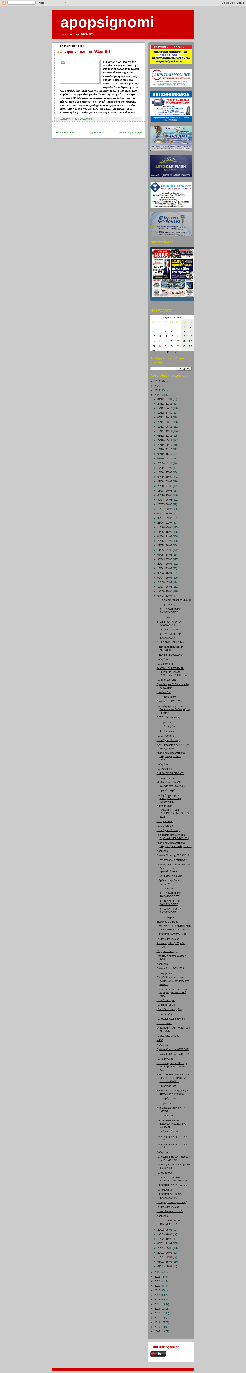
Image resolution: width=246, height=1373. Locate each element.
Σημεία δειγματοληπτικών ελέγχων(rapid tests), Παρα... (171, 756)
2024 (158, 390)
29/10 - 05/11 (165, 440)
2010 (158, 1327)
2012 (158, 1318)
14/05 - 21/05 (165, 550)
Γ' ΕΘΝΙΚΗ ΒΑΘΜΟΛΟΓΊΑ (172, 934)
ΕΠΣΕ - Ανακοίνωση (168, 717)
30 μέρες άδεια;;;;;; (167, 951)
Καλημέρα (162, 659)
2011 (158, 1322)
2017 (158, 1295)
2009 (158, 1331)
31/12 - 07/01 (165, 399)
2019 (158, 1286)
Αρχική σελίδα (97, 132)
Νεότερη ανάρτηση (64, 132)
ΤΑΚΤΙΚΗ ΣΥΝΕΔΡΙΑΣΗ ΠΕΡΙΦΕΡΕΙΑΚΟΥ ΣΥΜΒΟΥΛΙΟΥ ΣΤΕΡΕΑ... (173, 672)
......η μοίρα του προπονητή (172, 1202)
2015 (158, 1304)
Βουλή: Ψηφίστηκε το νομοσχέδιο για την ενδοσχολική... (169, 798)
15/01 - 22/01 (165, 1257)
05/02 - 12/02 (165, 1243)
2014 (158, 1308)
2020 (158, 1281)
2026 (158, 381)
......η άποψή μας (166, 680)
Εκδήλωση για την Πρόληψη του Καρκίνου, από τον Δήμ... (172, 1066)
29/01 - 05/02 (165, 1248)
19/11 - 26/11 (165, 426)
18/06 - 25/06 (165, 527)
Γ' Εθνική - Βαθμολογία (170, 655)
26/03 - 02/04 (165, 582)
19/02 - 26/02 (165, 1234)
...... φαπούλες (165, 821)
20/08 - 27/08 (165, 486)
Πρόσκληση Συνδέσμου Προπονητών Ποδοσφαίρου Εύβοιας (173, 709)
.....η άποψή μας (166, 1000)
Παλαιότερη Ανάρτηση (130, 132)
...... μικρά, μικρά (166, 1098)
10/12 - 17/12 (165, 413)
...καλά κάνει (164, 692)
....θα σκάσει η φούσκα (170, 876)
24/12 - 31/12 (165, 404)
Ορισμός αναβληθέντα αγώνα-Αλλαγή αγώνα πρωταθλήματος (174, 868)
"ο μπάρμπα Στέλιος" (168, 629)
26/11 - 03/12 (165, 422)
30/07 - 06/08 (165, 500)
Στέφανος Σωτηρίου (167, 921)
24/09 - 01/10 (165, 463)
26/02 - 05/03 (165, 1230)
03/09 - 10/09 (165, 477)
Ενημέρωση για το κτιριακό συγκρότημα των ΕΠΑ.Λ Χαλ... (172, 992)
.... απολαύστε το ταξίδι (170, 1211)
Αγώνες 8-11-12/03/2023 (170, 968)
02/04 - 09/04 (165, 577)
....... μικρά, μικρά (167, 697)
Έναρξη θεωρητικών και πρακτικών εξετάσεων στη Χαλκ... (173, 981)
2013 (158, 1313)
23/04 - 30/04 (165, 564)
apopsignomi (107, 22)
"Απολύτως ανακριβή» (169, 1009)
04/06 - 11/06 (165, 536)
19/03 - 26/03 (165, 586)
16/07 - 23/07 (165, 509)
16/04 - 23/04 (165, 568)
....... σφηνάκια (165, 664)
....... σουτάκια (165, 825)
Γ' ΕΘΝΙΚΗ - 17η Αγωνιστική (172, 1185)
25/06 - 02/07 (165, 522)
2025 (158, 386)
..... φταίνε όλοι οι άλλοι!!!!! (85, 51)
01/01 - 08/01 (165, 1266)
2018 (158, 1290)
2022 (158, 1272)
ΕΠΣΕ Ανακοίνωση (167, 731)
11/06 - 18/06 (165, 532)
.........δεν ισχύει (166, 726)
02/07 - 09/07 (165, 518)
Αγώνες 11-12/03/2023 (169, 701)
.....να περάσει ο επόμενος (172, 860)
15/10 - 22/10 (165, 449)
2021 (158, 1276)
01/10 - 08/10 (165, 458)
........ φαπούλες (166, 604)
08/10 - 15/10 (165, 454)
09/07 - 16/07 (165, 513)
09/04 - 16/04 (165, 573)
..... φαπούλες (164, 1014)
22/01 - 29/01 (165, 1252)
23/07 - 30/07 (165, 504)
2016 (158, 1299)
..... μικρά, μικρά (166, 790)
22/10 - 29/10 (165, 445)
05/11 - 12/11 (165, 435)
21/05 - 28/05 (165, 545)
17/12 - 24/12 (165, 408)
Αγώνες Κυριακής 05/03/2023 (173, 1049)
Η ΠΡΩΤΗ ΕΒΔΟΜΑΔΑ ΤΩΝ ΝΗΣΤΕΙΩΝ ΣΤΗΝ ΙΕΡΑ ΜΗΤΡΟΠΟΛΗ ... (173, 1078)
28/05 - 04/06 (165, 541)
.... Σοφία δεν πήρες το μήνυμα (174, 600)
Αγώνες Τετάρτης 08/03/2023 (173, 855)
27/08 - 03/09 (165, 481)
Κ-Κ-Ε (160, 1040)
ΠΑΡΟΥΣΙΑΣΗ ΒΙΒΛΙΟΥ (170, 773)
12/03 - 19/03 (165, 591)
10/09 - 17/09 (165, 472)
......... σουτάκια (166, 735)
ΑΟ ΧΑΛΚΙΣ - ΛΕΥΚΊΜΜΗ (171, 642)
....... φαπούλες (165, 722)
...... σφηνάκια (165, 1058)
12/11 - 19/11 (165, 431)
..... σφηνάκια (164, 769)
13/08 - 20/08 (165, 490)
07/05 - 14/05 (165, 555)
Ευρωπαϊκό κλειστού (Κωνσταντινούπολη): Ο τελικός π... (171, 1123)
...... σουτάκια (164, 617)
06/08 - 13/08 (165, 495)
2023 (158, 395)
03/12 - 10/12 (165, 417)
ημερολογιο (172, 351)
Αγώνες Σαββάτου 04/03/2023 (173, 1054)
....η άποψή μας (165, 917)
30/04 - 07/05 (165, 559)
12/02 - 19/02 (165, 1239)
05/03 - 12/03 (165, 596)
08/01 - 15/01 (165, 1261)
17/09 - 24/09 (165, 468)
